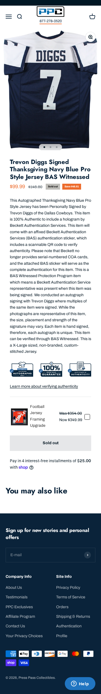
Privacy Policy (68, 587)
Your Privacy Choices (24, 636)
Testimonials (16, 597)
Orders (62, 607)
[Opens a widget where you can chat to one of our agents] (80, 684)
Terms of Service (70, 597)
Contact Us (15, 626)
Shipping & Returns (73, 616)
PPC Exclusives (19, 607)
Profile (61, 636)
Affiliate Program (20, 616)
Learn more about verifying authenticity (44, 386)
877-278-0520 (51, 21)
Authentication (69, 626)
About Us (14, 587)
